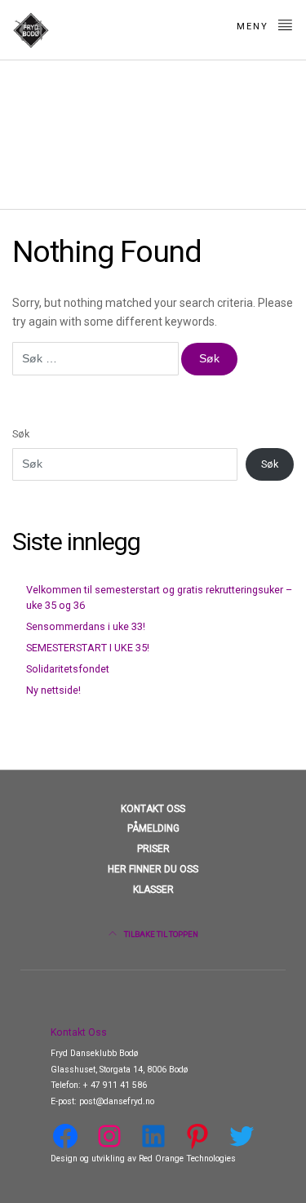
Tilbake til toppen (160, 934)
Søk (20, 434)
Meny (255, 26)
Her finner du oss (153, 869)
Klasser (153, 889)
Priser (153, 849)
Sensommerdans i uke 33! (85, 626)
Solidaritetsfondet (67, 669)
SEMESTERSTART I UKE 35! (87, 647)
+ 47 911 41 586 (115, 1085)
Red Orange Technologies (186, 1158)
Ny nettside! (53, 690)
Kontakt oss (153, 809)
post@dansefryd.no (116, 1101)
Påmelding (153, 828)
